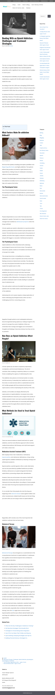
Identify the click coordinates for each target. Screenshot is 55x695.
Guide (41, 168)
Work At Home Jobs (18, 8)
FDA (13, 610)
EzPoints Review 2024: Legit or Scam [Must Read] (45, 72)
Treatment (11, 660)
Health (5, 658)
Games (41, 165)
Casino (41, 143)
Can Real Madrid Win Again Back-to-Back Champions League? (44, 65)
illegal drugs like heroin (8, 167)
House (41, 173)
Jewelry (41, 175)
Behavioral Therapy (8, 659)
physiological (30, 659)
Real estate (42, 191)
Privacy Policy (25, 1)
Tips (41, 206)
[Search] (49, 16)
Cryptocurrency (43, 148)
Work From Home (44, 218)
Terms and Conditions (17, 1)
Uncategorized (43, 211)
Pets (41, 188)
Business (42, 140)
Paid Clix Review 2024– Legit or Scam (12, 663)
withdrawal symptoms (23, 221)
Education (42, 153)
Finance (41, 158)
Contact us (9, 1)
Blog (41, 135)
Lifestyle (42, 178)
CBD (41, 145)
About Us (51, 1)
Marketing (42, 180)
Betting (41, 132)
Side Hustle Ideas (44, 196)
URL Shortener (43, 213)
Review (28, 8)
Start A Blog (26, 5)
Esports (41, 155)
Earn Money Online (37, 5)
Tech (41, 203)
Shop (14, 5)
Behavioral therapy (7, 553)
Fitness (41, 160)
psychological (5, 660)
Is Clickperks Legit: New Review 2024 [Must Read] (45, 38)
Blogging (42, 137)
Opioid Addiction (22, 659)
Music (41, 185)
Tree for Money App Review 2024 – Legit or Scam (15, 662)
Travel (41, 208)
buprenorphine (6, 457)
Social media (43, 198)
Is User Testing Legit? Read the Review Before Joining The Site (45, 54)
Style (41, 201)
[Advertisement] (19, 56)
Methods (42, 183)
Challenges (15, 659)
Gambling (42, 163)
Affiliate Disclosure (44, 1)
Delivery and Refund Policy (34, 1)
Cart (19, 5)
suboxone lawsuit (15, 493)
